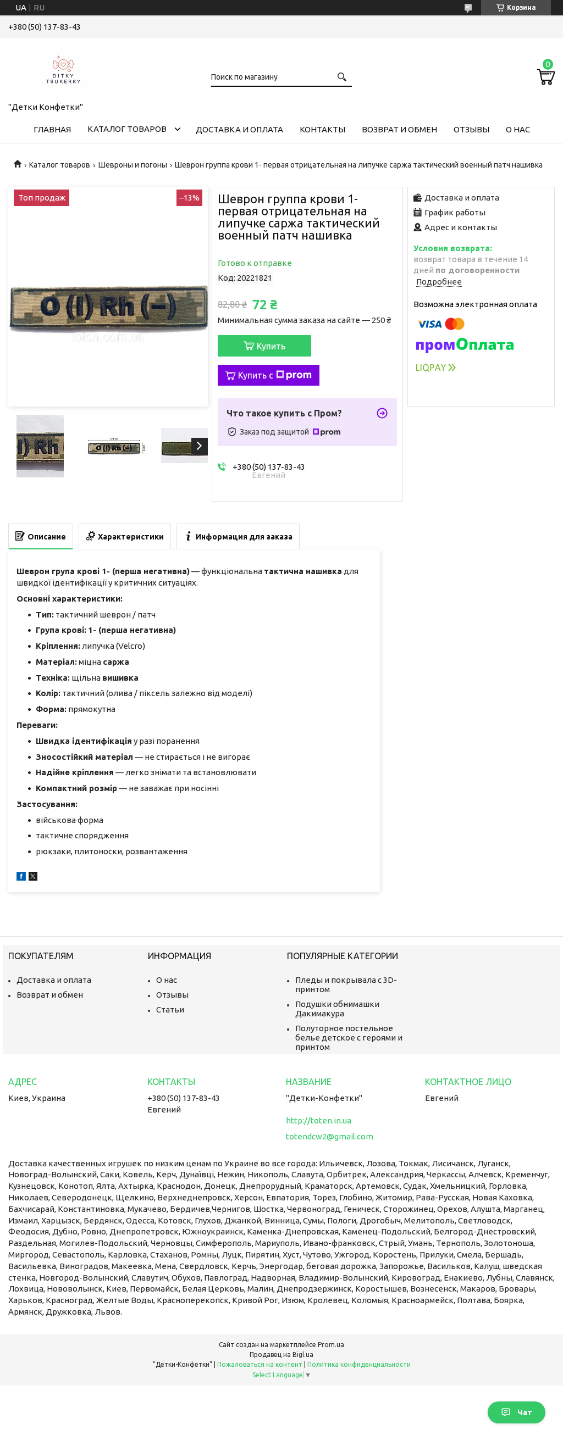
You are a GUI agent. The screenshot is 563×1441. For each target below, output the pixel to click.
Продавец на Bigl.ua (281, 1354)
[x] (33, 877)
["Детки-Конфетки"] (63, 68)
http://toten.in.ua (318, 1120)
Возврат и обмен (399, 129)
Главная (52, 129)
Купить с (255, 375)
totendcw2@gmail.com (329, 1136)
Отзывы (471, 129)
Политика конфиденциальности (359, 1364)
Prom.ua (331, 1344)
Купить (271, 346)
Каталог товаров (127, 128)
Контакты (322, 129)
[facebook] (21, 877)
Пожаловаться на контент (259, 1364)
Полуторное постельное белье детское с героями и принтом (348, 1037)
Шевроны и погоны (132, 164)
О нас (518, 129)
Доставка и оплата (239, 129)
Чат (524, 1412)
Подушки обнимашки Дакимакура (337, 1008)
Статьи (170, 1009)
